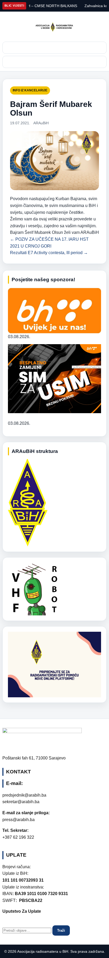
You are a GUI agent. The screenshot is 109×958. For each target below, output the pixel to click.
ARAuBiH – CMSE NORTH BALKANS (37, 6)
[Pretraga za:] (27, 930)
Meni (54, 62)
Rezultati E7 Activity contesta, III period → (49, 252)
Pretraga (54, 48)
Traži (61, 930)
